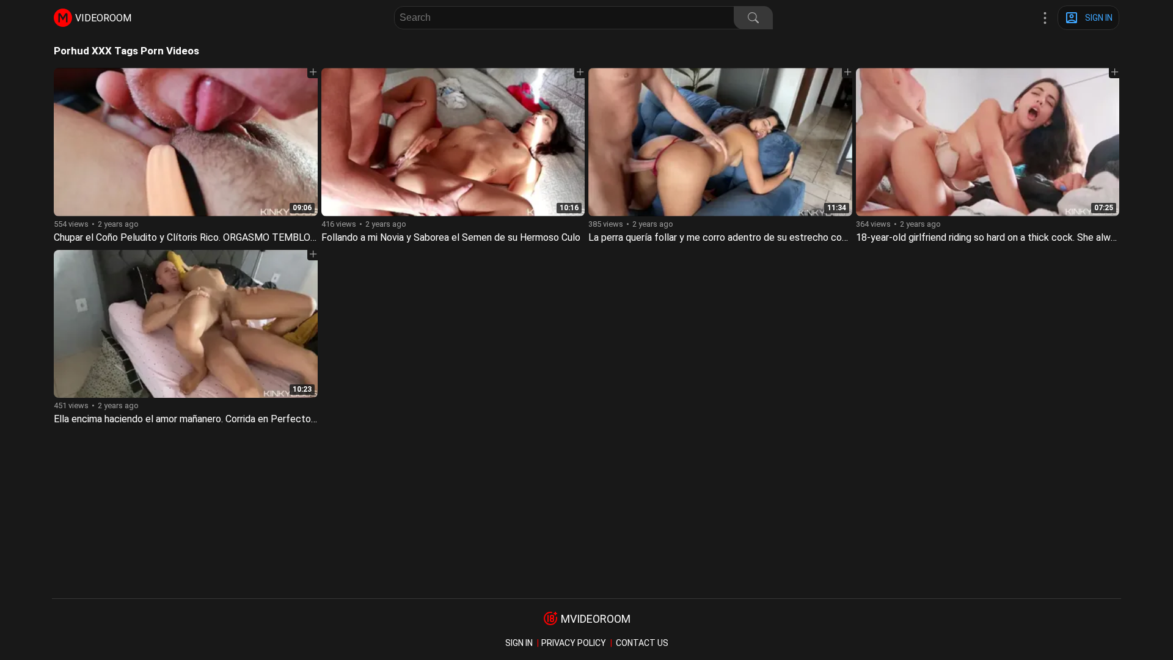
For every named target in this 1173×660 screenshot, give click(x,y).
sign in (519, 643)
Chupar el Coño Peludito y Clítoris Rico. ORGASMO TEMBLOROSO (195, 237)
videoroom (103, 18)
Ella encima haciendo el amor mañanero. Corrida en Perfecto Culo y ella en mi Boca (230, 419)
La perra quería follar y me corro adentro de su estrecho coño (720, 237)
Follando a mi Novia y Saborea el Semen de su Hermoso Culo (450, 237)
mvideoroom (595, 618)
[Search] (753, 17)
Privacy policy (573, 643)
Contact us (642, 643)
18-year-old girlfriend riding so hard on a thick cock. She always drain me (1010, 237)
